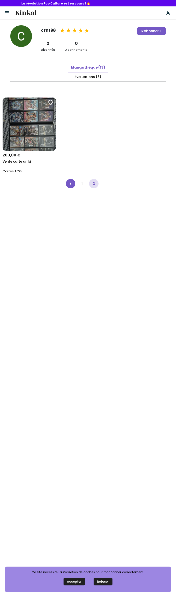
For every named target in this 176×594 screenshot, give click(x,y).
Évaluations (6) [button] (88, 76)
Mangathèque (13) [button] (88, 67)
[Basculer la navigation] (7, 13)
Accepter (74, 581)
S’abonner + (151, 30)
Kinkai (25, 13)
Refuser (103, 581)
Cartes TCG (12, 171)
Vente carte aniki (17, 161)
